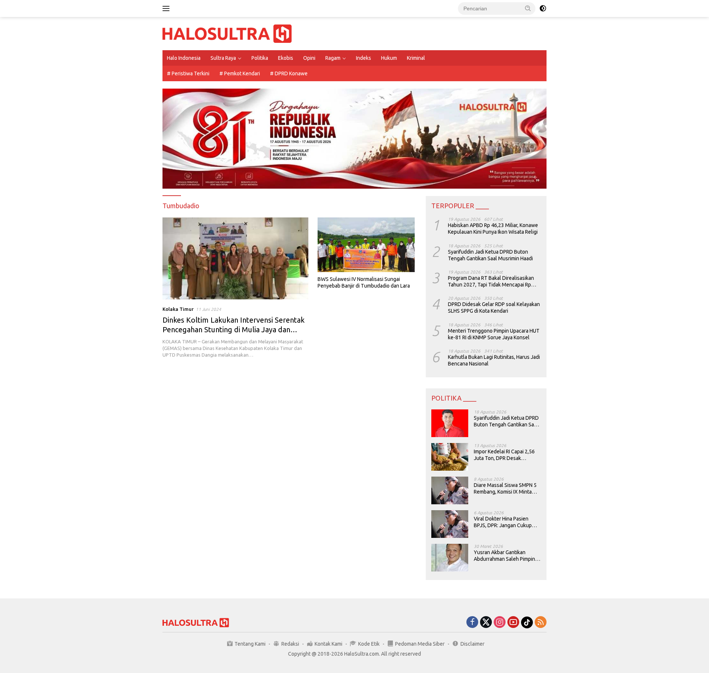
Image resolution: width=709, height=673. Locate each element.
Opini (309, 58)
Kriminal (416, 58)
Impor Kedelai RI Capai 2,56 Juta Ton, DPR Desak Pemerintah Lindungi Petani (505, 455)
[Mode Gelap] (543, 8)
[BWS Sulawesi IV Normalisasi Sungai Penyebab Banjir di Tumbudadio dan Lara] (366, 244)
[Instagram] (500, 622)
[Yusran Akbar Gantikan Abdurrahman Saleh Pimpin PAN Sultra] (449, 557)
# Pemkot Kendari (239, 73)
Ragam (332, 58)
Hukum (389, 58)
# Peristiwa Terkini (188, 73)
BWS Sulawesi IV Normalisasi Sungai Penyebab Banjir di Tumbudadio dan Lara (364, 282)
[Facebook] (472, 622)
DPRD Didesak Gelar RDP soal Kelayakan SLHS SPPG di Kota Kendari (494, 307)
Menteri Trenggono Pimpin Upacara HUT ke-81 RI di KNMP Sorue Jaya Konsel (494, 334)
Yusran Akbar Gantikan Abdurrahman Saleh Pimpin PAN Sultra (504, 555)
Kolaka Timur (177, 309)
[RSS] (541, 622)
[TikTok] (527, 622)
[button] (528, 8)
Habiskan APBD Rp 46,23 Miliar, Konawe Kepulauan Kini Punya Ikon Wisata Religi (493, 228)
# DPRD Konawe (289, 73)
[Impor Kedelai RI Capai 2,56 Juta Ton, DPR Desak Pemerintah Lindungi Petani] (449, 457)
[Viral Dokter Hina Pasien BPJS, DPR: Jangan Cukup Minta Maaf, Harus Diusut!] (449, 524)
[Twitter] (486, 622)
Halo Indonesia (184, 58)
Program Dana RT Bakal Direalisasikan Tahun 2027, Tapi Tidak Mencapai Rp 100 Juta (491, 281)
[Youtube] (513, 622)
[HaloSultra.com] (227, 33)
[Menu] (167, 8)
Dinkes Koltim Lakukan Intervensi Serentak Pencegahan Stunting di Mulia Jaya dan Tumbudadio (233, 329)
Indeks (363, 58)
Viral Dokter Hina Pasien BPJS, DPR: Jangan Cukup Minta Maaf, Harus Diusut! (503, 522)
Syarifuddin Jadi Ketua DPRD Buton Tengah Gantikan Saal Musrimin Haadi (490, 255)
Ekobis (285, 58)
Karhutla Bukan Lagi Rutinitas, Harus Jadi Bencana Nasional (494, 360)
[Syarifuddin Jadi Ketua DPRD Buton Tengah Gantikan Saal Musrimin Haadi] (449, 423)
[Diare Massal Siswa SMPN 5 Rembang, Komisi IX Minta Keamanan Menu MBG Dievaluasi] (449, 490)
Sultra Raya (223, 58)
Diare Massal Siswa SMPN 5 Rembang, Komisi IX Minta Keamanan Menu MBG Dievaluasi (505, 488)
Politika (259, 58)
